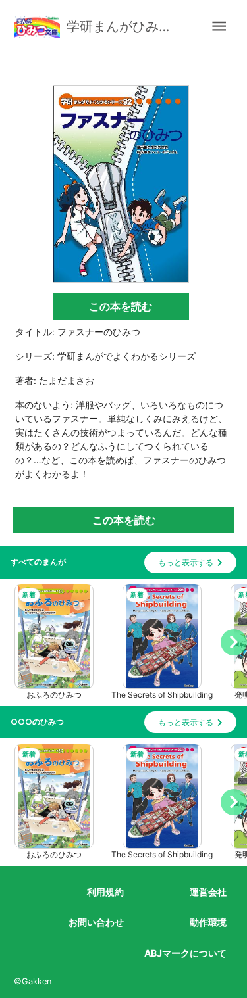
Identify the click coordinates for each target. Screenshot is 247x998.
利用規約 (105, 891)
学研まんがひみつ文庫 (122, 26)
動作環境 (208, 922)
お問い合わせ (96, 922)
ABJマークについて (185, 953)
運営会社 (208, 891)
